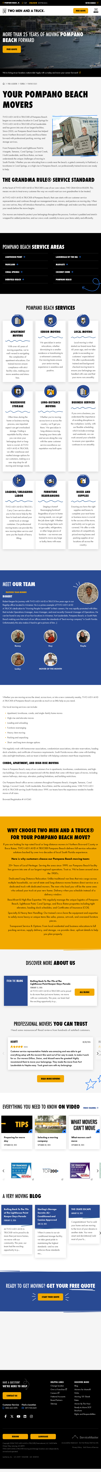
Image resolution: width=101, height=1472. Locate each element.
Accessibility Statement (70, 1443)
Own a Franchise (58, 1389)
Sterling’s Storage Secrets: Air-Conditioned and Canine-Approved (47, 1214)
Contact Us (12, 1395)
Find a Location (12, 84)
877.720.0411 (31, 1408)
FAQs (76, 1393)
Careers (54, 1393)
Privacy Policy (77, 1447)
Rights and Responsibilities (84, 1414)
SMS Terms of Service (90, 1447)
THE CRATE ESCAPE (81, 1209)
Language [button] (43, 1436)
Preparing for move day (14, 1139)
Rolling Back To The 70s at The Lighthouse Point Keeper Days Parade (16, 1213)
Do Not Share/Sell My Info (88, 1443)
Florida (22, 84)
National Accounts (57, 1396)
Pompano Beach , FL (11, 3)
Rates (76, 1400)
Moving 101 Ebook (82, 1396)
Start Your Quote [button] (50, 1297)
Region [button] (15, 1436)
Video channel (89, 1108)
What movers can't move (81, 1139)
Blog (76, 1385)
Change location (57, 1385)
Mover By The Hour (82, 1403)
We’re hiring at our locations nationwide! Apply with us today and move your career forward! (45, 72)
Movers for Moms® (82, 1389)
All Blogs (84, 992)
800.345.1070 (11, 1408)
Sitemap (53, 1403)
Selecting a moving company (48, 1139)
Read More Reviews (50, 1078)
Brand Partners (56, 1400)
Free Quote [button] (80, 10)
